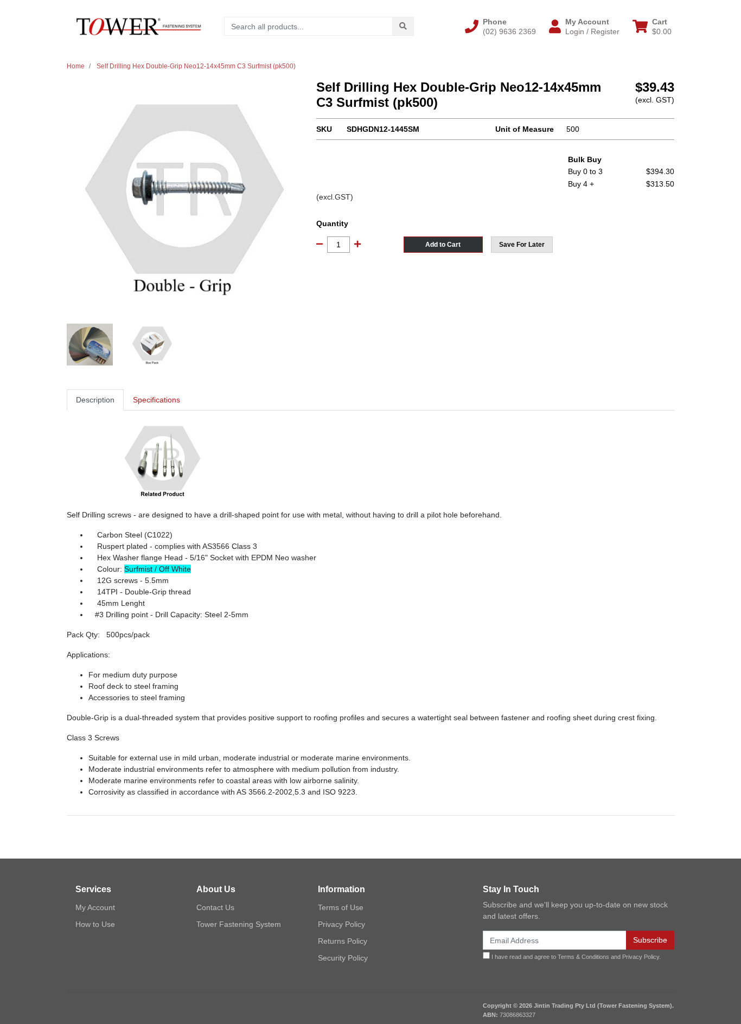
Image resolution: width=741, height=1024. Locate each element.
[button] (500, 26)
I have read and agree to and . (575, 956)
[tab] (95, 400)
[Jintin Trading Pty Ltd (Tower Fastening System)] (138, 26)
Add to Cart (443, 244)
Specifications (156, 399)
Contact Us (215, 907)
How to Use (95, 924)
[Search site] (403, 26)
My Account (95, 907)
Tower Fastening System (238, 924)
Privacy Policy (341, 924)
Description (95, 399)
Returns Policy (342, 941)
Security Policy (343, 957)
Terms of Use (340, 907)
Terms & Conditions (583, 956)
